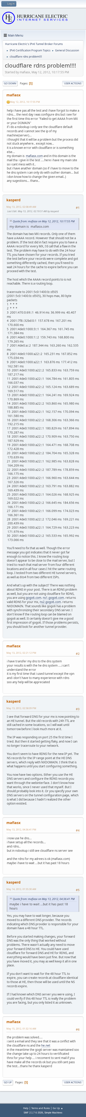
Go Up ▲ (58, 1108)
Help (25, 1108)
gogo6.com (33, 598)
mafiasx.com (34, 156)
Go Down (10, 83)
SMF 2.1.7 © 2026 (33, 1112)
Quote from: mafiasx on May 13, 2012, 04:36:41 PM (44, 899)
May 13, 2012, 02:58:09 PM (21, 708)
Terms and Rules (40, 1108)
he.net (45, 1045)
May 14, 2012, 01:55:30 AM (21, 889)
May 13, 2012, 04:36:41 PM (21, 829)
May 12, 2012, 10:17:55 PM (25, 101)
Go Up (8, 1082)
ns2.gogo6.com (50, 602)
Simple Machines (53, 1112)
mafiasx (13, 95)
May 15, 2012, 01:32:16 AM (21, 1028)
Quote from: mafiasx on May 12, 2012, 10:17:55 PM (44, 221)
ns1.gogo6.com (53, 598)
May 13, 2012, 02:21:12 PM (21, 652)
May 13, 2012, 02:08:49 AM (21, 206)
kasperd (13, 200)
